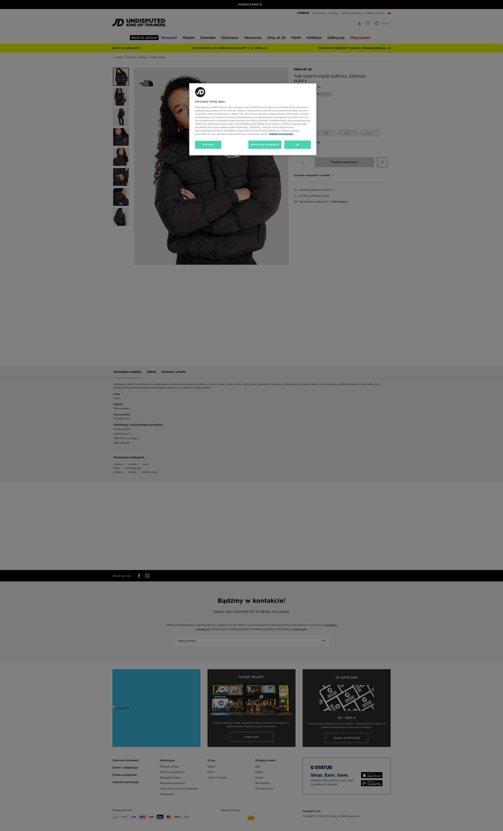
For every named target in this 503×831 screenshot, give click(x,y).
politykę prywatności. (281, 134)
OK (297, 144)
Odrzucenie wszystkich (265, 144)
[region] (253, 119)
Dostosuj (208, 144)
